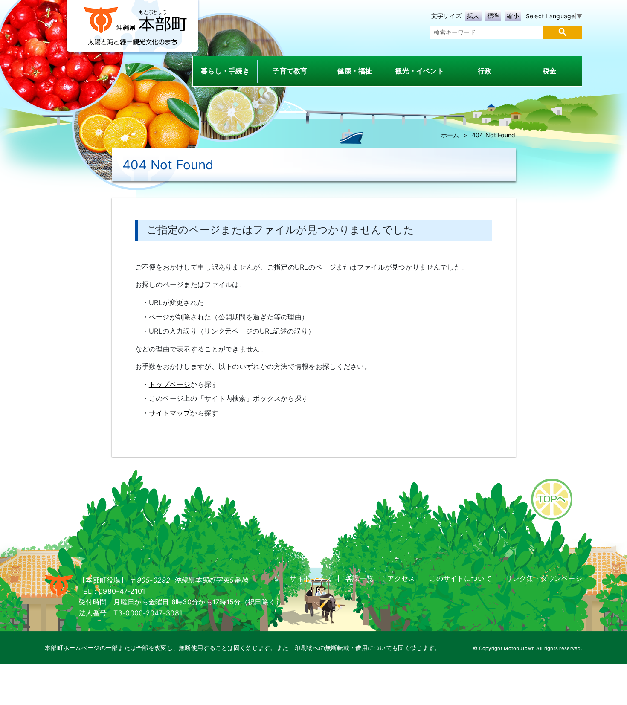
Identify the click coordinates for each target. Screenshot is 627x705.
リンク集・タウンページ (544, 578)
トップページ (170, 384)
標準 (493, 15)
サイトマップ (170, 413)
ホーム (450, 135)
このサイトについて (460, 578)
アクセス (401, 578)
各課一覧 (359, 578)
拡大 (473, 15)
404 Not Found (494, 135)
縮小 (513, 15)
